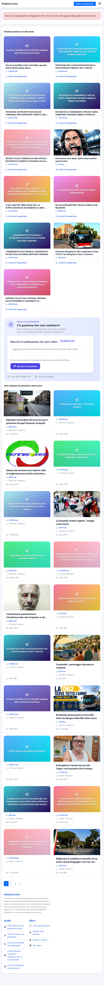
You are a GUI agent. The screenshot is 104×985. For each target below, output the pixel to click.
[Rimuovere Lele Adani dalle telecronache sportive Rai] (77, 151)
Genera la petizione (27, 366)
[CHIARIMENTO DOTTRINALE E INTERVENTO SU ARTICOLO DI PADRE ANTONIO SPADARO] (27, 244)
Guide (7, 920)
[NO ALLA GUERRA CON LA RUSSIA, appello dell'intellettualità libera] (27, 58)
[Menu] (99, 3)
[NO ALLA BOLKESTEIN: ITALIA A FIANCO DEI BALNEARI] (77, 197)
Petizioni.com (10, 3)
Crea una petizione (84, 4)
